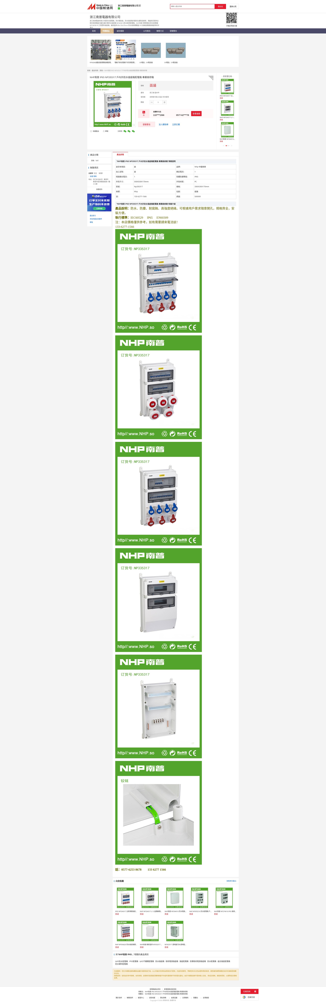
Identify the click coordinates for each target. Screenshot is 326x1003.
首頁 (88, 70)
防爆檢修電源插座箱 (198, 961)
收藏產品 (95, 131)
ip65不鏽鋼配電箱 (147, 961)
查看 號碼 (93, 176)
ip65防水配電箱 (121, 961)
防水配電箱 (211, 961)
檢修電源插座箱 (172, 961)
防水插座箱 (159, 961)
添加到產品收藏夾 (96, 219)
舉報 (106, 131)
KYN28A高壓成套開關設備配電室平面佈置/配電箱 (107, 62)
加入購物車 (163, 124)
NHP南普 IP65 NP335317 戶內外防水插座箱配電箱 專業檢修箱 (166, 992)
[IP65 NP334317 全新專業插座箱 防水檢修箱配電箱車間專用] (227, 86)
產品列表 (95, 70)
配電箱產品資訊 (155, 989)
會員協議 (174, 998)
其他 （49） (95, 160)
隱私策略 (163, 998)
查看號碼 (196, 113)
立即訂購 (176, 124)
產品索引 (93, 216)
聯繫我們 (130, 998)
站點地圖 (152, 998)
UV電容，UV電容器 (146, 62)
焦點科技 (166, 1000)
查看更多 (99, 189)
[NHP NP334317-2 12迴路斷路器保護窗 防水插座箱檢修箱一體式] (227, 108)
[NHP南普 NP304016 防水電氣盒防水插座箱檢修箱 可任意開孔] (227, 129)
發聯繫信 (146, 124)
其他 (101, 70)
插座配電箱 (184, 961)
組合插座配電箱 (224, 961)
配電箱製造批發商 (170, 989)
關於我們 (119, 998)
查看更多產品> (232, 881)
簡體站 (195, 998)
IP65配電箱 (133, 961)
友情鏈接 (206, 998)
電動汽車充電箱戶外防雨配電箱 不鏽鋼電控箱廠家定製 (133, 62)
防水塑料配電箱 (121, 964)
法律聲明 (185, 998)
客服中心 (141, 998)
